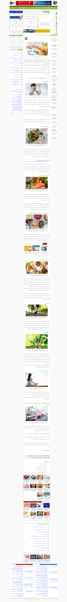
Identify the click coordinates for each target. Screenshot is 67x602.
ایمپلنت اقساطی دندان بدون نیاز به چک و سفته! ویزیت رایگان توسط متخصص (37, 455)
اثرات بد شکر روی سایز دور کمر (15, 55)
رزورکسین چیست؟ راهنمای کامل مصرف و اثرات (54, 61)
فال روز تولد (14, 33)
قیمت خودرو (19, 37)
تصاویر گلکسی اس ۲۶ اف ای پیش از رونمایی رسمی (16, 588)
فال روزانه (12, 30)
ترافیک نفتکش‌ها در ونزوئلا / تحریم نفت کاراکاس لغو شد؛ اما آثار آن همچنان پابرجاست (16, 104)
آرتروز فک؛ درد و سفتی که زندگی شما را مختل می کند (39, 538)
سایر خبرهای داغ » (12, 112)
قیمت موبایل (19, 42)
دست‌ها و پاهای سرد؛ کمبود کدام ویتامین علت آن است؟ (39, 545)
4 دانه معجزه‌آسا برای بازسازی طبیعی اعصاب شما (54, 69)
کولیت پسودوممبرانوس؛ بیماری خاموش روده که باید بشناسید (54, 84)
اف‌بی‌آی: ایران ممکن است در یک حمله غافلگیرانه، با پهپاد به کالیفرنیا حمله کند (17, 107)
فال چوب (18, 33)
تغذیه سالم (46, 36)
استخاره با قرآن (19, 30)
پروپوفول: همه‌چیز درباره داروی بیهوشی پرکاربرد (54, 115)
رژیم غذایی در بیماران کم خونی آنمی (14, 72)
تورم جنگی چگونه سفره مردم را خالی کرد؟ (42, 579)
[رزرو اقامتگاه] (36, 31)
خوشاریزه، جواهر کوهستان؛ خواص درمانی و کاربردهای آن (54, 130)
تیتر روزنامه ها (19, 45)
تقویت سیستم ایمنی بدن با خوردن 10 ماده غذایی (39, 463)
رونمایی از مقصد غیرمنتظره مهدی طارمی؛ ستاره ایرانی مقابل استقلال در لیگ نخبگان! (17, 582)
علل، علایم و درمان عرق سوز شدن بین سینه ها (40, 543)
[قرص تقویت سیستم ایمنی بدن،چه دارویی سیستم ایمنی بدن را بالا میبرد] (36, 49)
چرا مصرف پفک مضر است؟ (15, 60)
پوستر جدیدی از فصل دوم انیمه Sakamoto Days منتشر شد (29, 591)
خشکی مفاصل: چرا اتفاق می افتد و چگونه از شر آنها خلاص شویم (38, 536)
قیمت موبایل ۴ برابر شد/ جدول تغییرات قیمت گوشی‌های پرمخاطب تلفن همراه (52, 587)
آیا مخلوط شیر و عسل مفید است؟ (45, 22)
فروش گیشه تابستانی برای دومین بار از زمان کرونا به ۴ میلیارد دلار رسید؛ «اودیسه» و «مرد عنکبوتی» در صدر (28, 584)
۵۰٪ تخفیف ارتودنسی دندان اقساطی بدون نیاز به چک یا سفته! (39, 457)
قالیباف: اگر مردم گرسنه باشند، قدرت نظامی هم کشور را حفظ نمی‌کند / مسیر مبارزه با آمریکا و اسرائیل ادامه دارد (41, 591)
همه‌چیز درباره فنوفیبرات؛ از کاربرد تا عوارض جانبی (54, 138)
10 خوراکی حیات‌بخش (42, 464)
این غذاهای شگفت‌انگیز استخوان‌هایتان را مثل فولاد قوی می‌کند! (54, 92)
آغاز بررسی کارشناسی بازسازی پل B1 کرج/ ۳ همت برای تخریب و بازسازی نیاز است (41, 583)
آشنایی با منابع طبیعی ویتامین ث (41, 466)
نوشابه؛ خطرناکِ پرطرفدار (31, 21)
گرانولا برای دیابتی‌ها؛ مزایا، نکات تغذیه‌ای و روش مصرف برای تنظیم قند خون (54, 45)
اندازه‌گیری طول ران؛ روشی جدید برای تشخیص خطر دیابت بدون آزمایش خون (17, 596)
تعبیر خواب (11, 33)
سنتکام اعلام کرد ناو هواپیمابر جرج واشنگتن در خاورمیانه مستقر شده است (41, 566)
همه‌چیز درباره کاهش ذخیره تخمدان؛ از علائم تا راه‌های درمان (54, 107)
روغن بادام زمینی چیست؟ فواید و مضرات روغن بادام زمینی (15, 82)
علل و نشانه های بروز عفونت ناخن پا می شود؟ (40, 550)
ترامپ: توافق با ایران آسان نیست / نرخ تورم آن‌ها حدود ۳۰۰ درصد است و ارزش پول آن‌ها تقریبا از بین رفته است (41, 572)
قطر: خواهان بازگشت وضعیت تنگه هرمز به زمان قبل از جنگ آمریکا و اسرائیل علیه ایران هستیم (41, 587)
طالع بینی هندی (21, 33)
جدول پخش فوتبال (13, 42)
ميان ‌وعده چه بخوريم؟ (16, 74)
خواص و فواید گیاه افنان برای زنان (42, 524)
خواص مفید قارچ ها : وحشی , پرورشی (14, 50)
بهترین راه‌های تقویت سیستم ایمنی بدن (42, 35)
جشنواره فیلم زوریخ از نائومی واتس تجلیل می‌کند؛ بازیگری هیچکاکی (28, 577)
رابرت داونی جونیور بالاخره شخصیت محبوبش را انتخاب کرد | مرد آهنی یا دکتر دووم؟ (17, 566)
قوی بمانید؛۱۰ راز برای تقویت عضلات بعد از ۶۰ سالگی (54, 123)
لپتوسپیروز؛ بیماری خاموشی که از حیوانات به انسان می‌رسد (54, 76)
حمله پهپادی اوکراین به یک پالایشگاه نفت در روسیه (41, 570)
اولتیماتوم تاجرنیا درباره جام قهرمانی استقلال (16, 105)
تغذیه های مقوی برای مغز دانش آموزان (40, 469)
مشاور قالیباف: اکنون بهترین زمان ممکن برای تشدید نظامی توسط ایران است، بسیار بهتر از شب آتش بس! (16, 102)
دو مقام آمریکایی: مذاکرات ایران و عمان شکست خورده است (53, 572)
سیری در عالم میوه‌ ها (32, 23)
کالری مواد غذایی (13, 40)
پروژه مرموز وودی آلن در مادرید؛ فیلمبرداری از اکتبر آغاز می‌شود (29, 571)
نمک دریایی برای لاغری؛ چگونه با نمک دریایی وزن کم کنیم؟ (14, 58)
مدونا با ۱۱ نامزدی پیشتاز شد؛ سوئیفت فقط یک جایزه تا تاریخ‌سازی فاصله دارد (17, 571)
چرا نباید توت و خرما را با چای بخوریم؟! (30, 18)
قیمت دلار (20, 40)
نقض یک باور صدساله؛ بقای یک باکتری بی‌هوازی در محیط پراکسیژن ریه (17, 109)
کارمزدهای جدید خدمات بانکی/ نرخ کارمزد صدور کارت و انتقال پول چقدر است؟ (41, 568)
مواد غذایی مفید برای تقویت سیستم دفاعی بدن (39, 470)
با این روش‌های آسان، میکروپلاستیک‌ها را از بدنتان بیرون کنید (54, 100)
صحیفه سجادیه (13, 45)
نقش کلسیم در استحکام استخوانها (14, 62)
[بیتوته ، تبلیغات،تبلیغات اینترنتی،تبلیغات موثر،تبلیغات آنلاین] (24, 3)
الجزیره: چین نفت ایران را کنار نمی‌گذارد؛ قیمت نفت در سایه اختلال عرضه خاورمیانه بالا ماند (52, 579)
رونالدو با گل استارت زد (19, 96)
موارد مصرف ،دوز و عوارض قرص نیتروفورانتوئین (40, 529)
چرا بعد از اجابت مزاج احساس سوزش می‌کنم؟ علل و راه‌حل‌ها (54, 53)
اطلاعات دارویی (13, 37)
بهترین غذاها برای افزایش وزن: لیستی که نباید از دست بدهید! (14, 84)
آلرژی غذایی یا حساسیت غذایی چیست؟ (40, 467)
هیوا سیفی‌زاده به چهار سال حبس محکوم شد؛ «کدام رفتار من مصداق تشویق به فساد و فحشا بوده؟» (16, 568)
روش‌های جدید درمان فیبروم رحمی (41, 531)
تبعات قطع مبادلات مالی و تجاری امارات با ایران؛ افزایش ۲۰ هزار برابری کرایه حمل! (41, 593)
